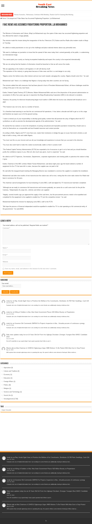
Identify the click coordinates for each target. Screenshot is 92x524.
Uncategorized (11, 18)
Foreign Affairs (8, 381)
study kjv (9, 301)
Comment (6, 228)
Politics (6, 385)
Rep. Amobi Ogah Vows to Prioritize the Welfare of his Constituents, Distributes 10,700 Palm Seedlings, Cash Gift (52, 301)
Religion (6, 388)
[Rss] (46, 520)
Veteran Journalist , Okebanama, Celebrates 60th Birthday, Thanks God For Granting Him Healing (43, 14)
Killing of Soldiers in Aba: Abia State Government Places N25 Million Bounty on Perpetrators (45, 312)
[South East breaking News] (46, 5)
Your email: (5, 283)
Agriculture (7, 367)
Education (7, 378)
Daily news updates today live (16, 334)
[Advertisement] (46, 433)
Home (4, 18)
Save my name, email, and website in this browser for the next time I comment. (31, 268)
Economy (7, 374)
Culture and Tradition (10, 371)
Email (5, 255)
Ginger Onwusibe (6, 410)
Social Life (7, 395)
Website (5, 262)
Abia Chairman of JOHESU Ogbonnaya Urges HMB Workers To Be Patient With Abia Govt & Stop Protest (50, 348)
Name (5, 248)
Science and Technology (12, 392)
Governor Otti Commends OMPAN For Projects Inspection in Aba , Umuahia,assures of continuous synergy (50, 323)
